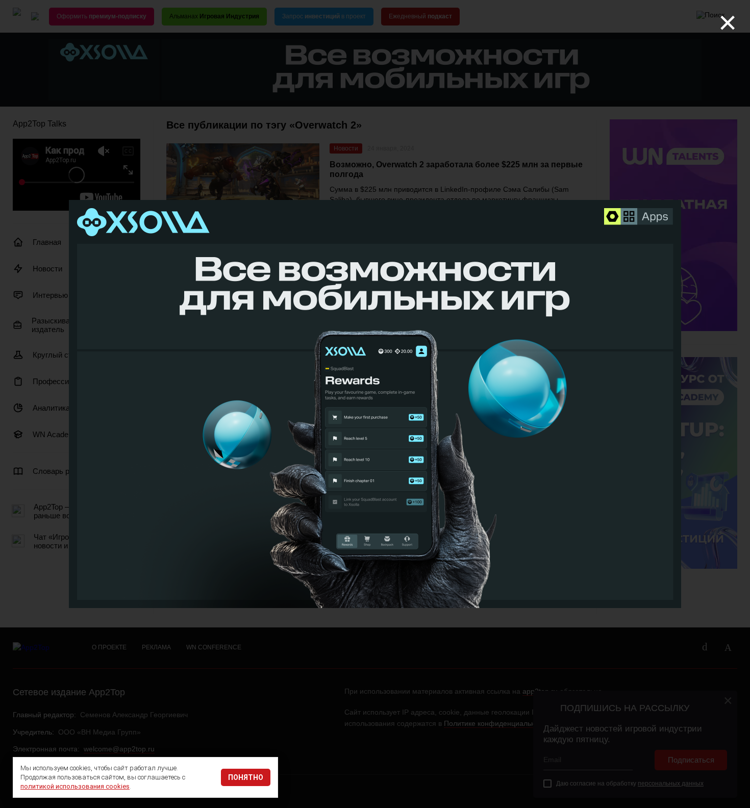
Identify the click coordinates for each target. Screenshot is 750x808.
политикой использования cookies (75, 786)
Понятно (245, 777)
